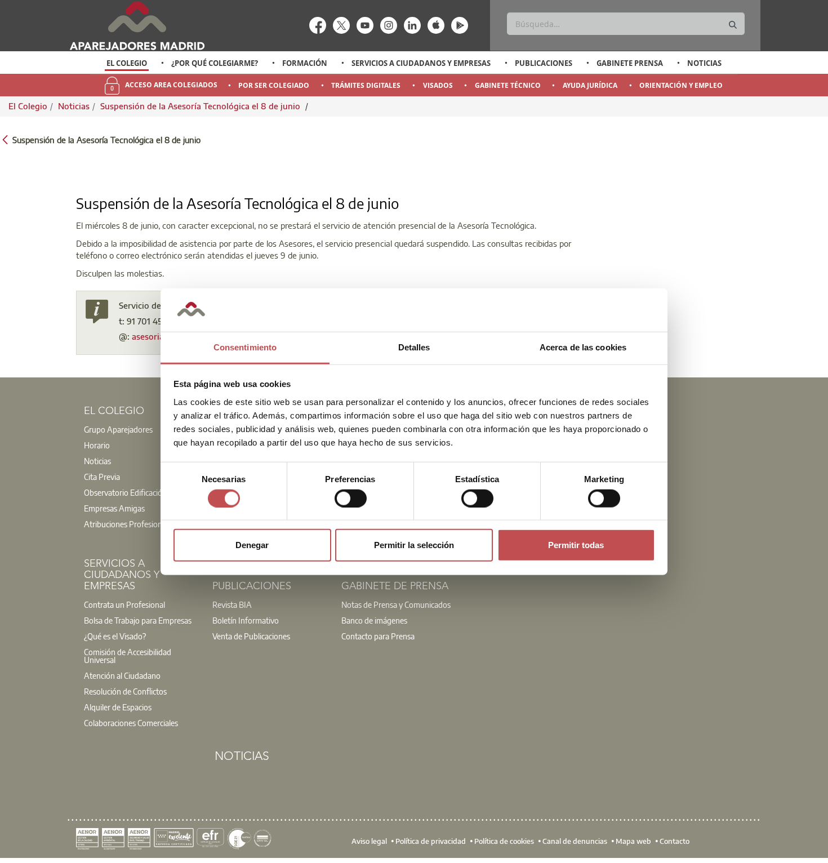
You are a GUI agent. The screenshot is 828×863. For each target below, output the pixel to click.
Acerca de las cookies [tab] (583, 347)
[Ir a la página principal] (137, 25)
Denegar (252, 545)
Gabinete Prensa (629, 63)
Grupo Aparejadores (118, 429)
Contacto (674, 841)
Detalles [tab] (414, 347)
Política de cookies (504, 841)
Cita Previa (102, 476)
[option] (127, 63)
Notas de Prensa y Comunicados (396, 604)
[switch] (351, 498)
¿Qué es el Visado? (115, 636)
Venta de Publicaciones (251, 636)
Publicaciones (543, 63)
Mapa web (633, 841)
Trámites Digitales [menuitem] (365, 85)
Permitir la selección (414, 545)
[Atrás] (5, 138)
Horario (97, 445)
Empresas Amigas (114, 508)
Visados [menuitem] (438, 85)
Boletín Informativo (245, 620)
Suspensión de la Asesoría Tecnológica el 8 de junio (201, 106)
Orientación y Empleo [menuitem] (681, 85)
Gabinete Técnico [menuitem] (508, 85)
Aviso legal (369, 841)
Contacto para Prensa (378, 636)
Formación (304, 63)
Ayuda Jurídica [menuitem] (590, 85)
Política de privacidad (430, 841)
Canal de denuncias (574, 841)
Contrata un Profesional (124, 604)
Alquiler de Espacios (118, 707)
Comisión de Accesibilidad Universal (127, 656)
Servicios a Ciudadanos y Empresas (421, 63)
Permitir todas (576, 545)
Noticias (704, 63)
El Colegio (126, 63)
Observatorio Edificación (125, 492)
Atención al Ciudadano (122, 675)
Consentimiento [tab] (245, 347)
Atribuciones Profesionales (129, 524)
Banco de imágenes (374, 620)
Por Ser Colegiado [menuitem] (273, 85)
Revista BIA (232, 604)
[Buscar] (732, 25)
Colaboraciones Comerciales (131, 723)
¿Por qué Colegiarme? (214, 63)
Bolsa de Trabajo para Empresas (138, 620)
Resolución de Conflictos (125, 691)
